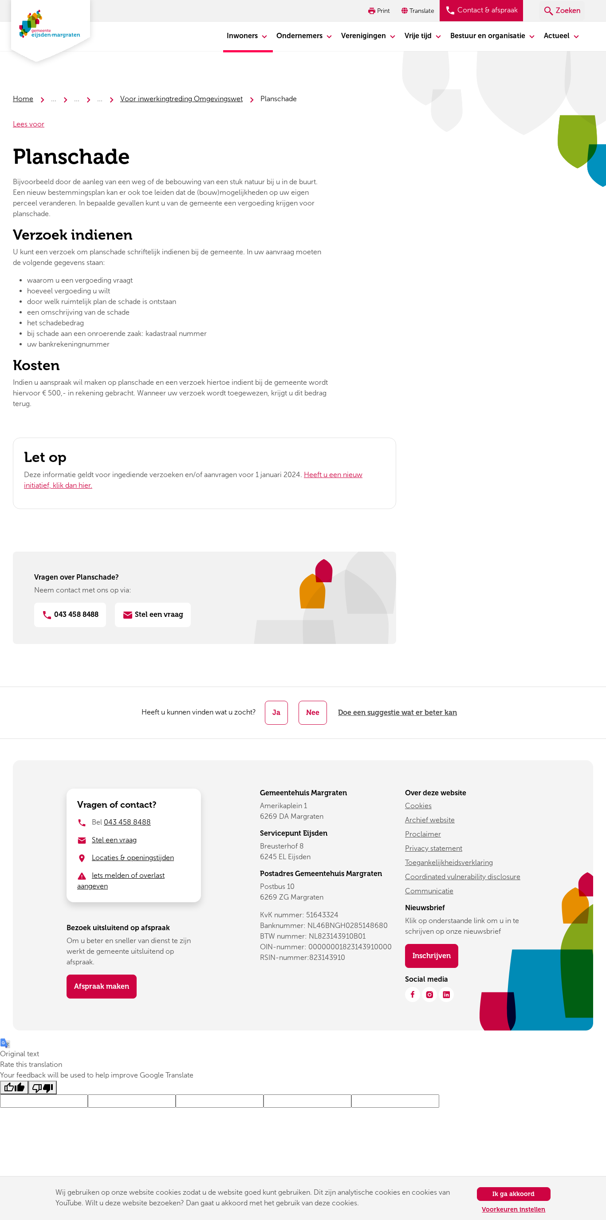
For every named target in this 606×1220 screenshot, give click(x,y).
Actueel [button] (557, 36)
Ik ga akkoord (513, 1194)
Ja (276, 712)
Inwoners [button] (243, 36)
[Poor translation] (42, 1087)
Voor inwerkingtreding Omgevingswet (181, 99)
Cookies (418, 805)
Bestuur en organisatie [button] (488, 36)
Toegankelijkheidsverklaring (449, 862)
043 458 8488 (75, 614)
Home (23, 99)
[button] (418, 11)
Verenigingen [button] (364, 36)
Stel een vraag (158, 614)
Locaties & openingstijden (133, 857)
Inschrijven (435, 955)
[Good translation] (14, 1087)
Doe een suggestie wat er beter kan (397, 712)
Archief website (430, 820)
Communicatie (429, 891)
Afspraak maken (101, 986)
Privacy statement (433, 848)
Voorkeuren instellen (513, 1209)
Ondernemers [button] (300, 36)
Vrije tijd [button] (419, 36)
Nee (312, 712)
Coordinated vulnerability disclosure (462, 877)
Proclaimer (423, 834)
